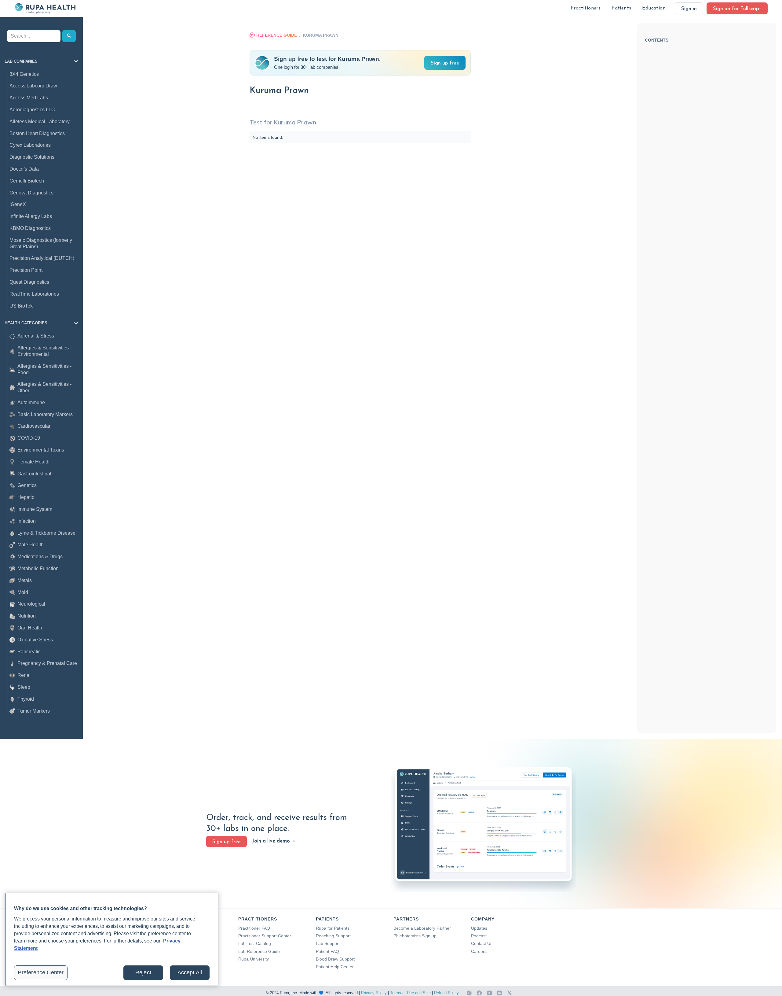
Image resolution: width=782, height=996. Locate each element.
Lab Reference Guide (259, 951)
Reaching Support (333, 935)
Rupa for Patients (332, 928)
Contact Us (481, 943)
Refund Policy (446, 992)
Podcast (479, 935)
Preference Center (41, 972)
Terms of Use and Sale (410, 992)
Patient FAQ (327, 951)
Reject (143, 972)
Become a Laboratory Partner (422, 928)
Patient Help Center (335, 966)
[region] (112, 939)
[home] (44, 8)
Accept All (189, 972)
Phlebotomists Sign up (415, 935)
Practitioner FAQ (254, 928)
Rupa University (253, 959)
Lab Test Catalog (254, 943)
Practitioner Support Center (264, 935)
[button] (585, 8)
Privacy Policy (374, 992)
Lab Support (328, 943)
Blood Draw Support (335, 959)
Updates (479, 928)
